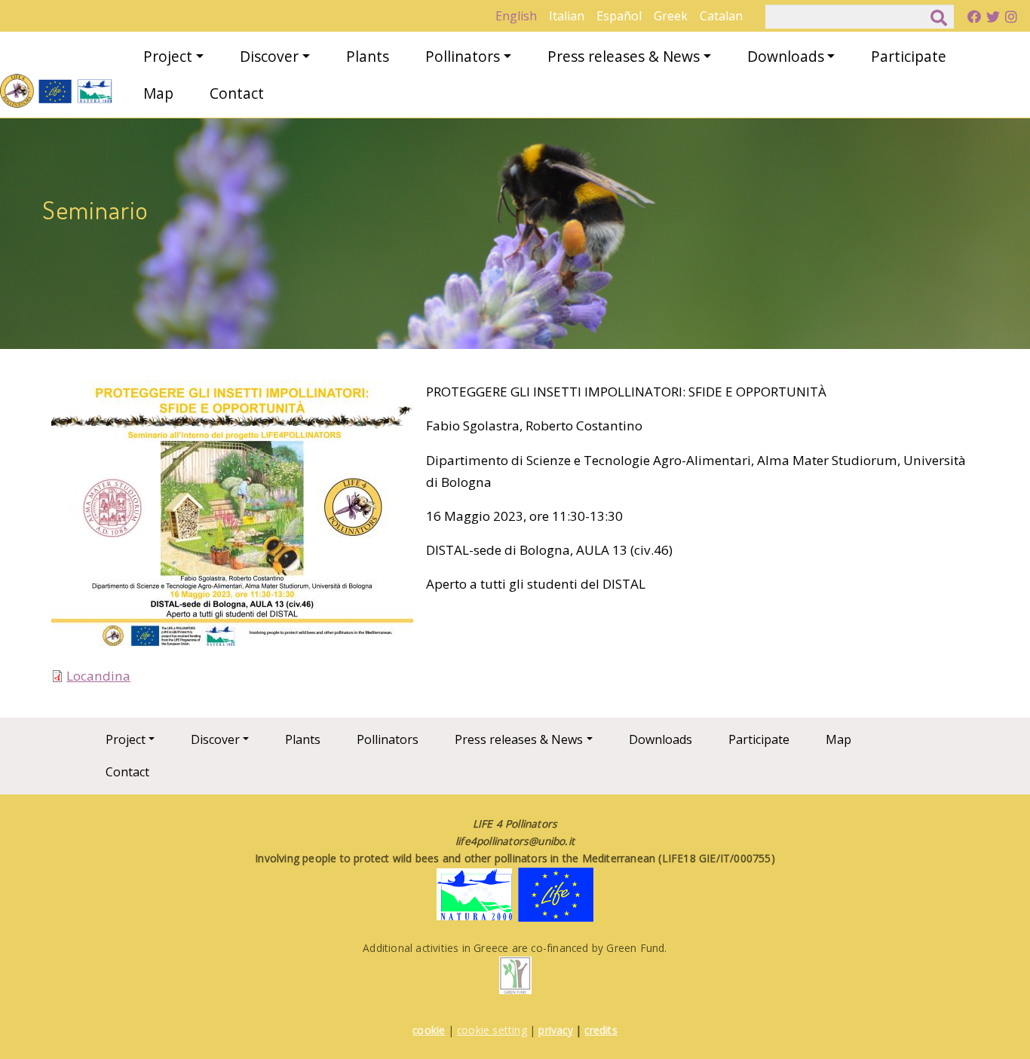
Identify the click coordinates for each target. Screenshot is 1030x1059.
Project (167, 56)
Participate (908, 56)
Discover (269, 56)
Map (158, 93)
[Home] (56, 91)
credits (600, 1030)
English (516, 16)
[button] (232, 521)
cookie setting (492, 1030)
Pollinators (462, 56)
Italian (566, 16)
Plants (367, 56)
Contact (237, 93)
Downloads (785, 56)
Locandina (98, 675)
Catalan (721, 16)
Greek (671, 16)
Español (619, 16)
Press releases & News (623, 56)
